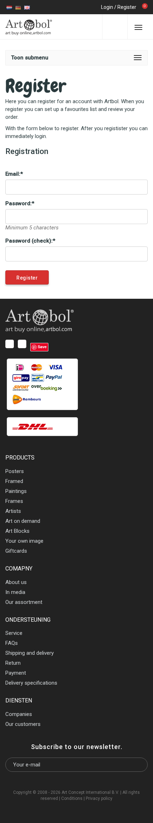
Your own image (24, 541)
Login (107, 7)
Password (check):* (30, 241)
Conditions (72, 798)
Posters (14, 471)
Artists (13, 511)
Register (126, 7)
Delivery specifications (31, 683)
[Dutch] (9, 7)
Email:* (14, 174)
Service (13, 633)
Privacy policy (99, 798)
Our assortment (23, 602)
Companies (18, 714)
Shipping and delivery (29, 653)
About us (16, 582)
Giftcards (16, 551)
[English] (27, 7)
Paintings (16, 491)
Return (13, 663)
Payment (15, 673)
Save (42, 346)
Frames (14, 501)
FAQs (11, 643)
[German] (18, 7)
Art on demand (22, 521)
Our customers (23, 724)
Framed (14, 481)
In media (15, 592)
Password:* (19, 203)
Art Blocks (17, 531)
